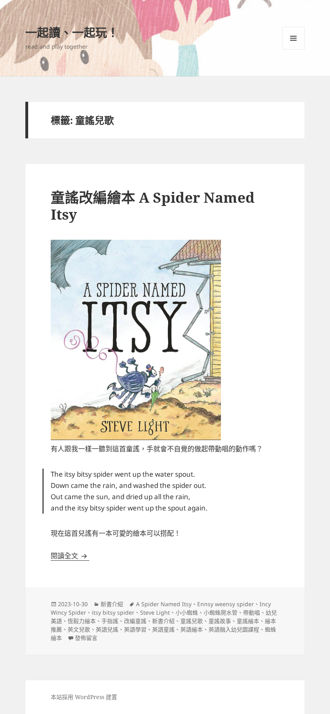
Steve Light (155, 612)
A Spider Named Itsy (164, 604)
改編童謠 (135, 621)
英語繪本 (191, 629)
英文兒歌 (79, 629)
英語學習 (135, 629)
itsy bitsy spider (113, 612)
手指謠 (109, 621)
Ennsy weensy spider (225, 604)
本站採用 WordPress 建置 (84, 697)
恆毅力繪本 (82, 621)
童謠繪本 (248, 621)
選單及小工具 (293, 38)
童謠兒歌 (191, 621)
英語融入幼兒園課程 (233, 629)
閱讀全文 (70, 555)
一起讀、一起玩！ (72, 32)
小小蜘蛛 (186, 612)
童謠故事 (219, 621)
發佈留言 (86, 638)
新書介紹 (112, 604)
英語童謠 (163, 629)
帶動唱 (251, 612)
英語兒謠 (107, 629)
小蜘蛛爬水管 (220, 612)
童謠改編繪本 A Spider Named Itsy (153, 206)
